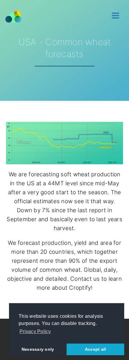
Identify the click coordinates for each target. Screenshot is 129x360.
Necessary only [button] (38, 349)
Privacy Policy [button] (35, 331)
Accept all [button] (95, 349)
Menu (115, 15)
